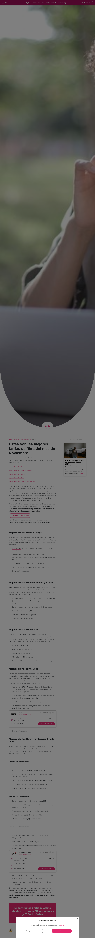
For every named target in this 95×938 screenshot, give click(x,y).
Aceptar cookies (61, 931)
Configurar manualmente (33, 931)
